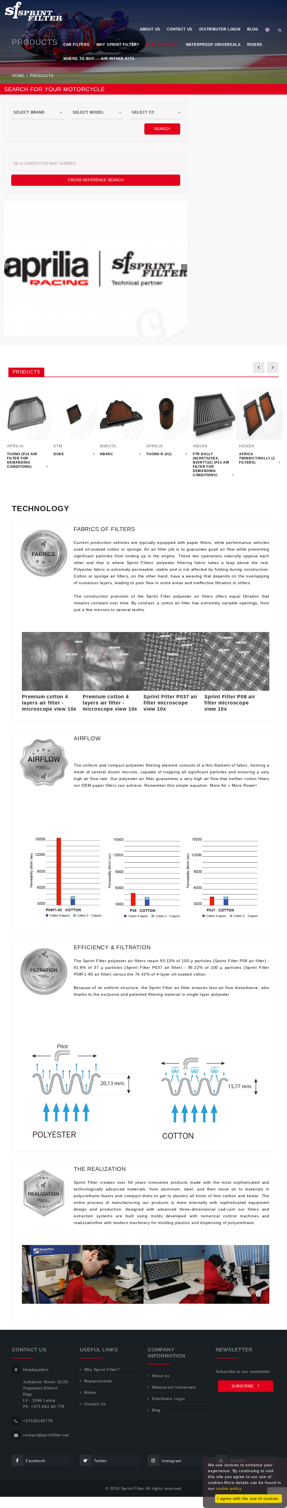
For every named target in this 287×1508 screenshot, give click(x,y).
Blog (252, 29)
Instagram (172, 1460)
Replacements (162, 45)
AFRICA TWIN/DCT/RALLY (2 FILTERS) (257, 458)
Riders (254, 45)
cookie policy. (229, 1488)
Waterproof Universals (213, 45)
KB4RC (106, 454)
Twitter (100, 1460)
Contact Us (180, 29)
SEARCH (162, 128)
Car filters (76, 45)
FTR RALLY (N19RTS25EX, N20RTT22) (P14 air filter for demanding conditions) (211, 464)
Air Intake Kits (117, 59)
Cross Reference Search (96, 180)
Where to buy (78, 59)
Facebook (35, 1460)
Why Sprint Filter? (117, 45)
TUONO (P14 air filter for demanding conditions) (22, 460)
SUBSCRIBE (243, 1386)
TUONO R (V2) (159, 454)
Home (18, 75)
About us (150, 29)
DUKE (59, 454)
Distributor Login (219, 29)
